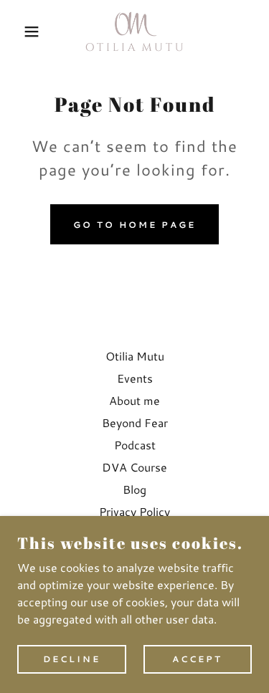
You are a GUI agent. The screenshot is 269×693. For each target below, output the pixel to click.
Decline (71, 659)
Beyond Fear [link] (135, 422)
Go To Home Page (134, 225)
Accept (197, 659)
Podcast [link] (135, 444)
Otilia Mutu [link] (134, 356)
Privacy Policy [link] (134, 511)
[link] (134, 31)
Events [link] (135, 378)
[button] (21, 31)
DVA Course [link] (134, 467)
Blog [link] (134, 489)
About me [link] (134, 400)
